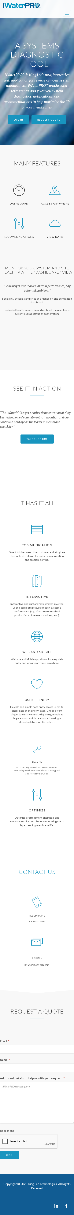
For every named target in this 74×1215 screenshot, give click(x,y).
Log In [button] (18, 119)
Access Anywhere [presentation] (55, 203)
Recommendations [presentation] (19, 236)
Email (4, 1041)
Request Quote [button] (48, 119)
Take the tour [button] (37, 439)
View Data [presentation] (55, 236)
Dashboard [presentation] (19, 203)
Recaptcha (7, 1130)
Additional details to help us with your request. (32, 1078)
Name (5, 1059)
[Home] (22, 5)
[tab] (19, 199)
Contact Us (37, 871)
